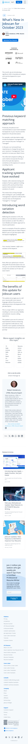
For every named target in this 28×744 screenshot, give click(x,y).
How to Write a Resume (10, 652)
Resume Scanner (8, 623)
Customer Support (8, 710)
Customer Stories (8, 640)
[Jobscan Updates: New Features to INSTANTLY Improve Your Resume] (14, 527)
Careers (6, 695)
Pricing (5, 619)
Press (5, 693)
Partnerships (7, 700)
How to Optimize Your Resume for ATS (14, 650)
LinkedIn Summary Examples (11, 684)
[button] (6, 737)
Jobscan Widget (8, 702)
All (12, 8)
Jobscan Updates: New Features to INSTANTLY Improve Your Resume (13, 539)
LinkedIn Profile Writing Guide (11, 680)
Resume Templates (9, 657)
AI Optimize (7, 621)
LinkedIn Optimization (9, 631)
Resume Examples (8, 659)
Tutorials (6, 638)
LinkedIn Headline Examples (11, 682)
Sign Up (19, 2)
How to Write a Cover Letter (11, 665)
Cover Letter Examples (9, 672)
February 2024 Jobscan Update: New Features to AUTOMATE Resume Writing (14, 506)
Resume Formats (8, 655)
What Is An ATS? (8, 647)
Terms (5, 714)
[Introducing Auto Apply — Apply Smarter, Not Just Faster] (14, 462)
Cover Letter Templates (10, 670)
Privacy (5, 712)
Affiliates (6, 698)
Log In (12, 2)
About (5, 690)
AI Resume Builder (8, 628)
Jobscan (5, 8)
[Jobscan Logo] (6, 2)
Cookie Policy (7, 717)
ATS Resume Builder (9, 626)
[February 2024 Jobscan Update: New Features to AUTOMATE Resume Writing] (14, 493)
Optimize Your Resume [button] (10, 40)
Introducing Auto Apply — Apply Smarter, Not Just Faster (14, 473)
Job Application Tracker (10, 633)
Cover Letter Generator (10, 635)
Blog (10, 8)
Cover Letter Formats (9, 668)
